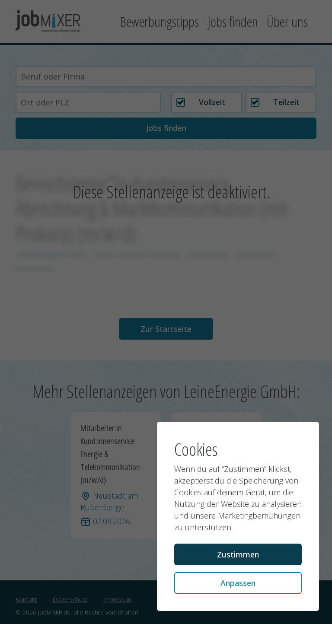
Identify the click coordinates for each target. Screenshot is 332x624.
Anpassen (237, 583)
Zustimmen (238, 554)
